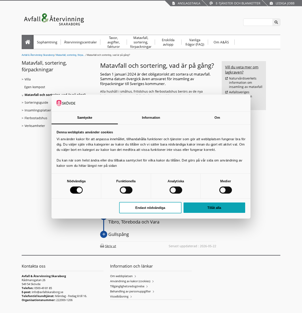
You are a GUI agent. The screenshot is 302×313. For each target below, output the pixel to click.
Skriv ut (110, 246)
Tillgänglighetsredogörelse (127, 286)
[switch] (126, 190)
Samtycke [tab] (84, 117)
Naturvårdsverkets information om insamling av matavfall (245, 82)
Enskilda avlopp (168, 42)
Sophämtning (47, 42)
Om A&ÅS (221, 42)
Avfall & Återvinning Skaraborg (38, 55)
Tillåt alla (214, 208)
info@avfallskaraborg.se (47, 292)
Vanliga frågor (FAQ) (194, 42)
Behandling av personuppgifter (130, 291)
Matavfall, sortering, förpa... (70, 55)
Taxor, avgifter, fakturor (113, 42)
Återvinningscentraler (80, 42)
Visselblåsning (119, 296)
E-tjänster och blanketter (237, 3)
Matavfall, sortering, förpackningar (140, 42)
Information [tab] (151, 117)
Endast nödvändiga (150, 208)
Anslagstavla (188, 3)
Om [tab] (217, 117)
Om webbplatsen (121, 276)
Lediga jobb (284, 3)
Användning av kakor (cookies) (130, 281)
